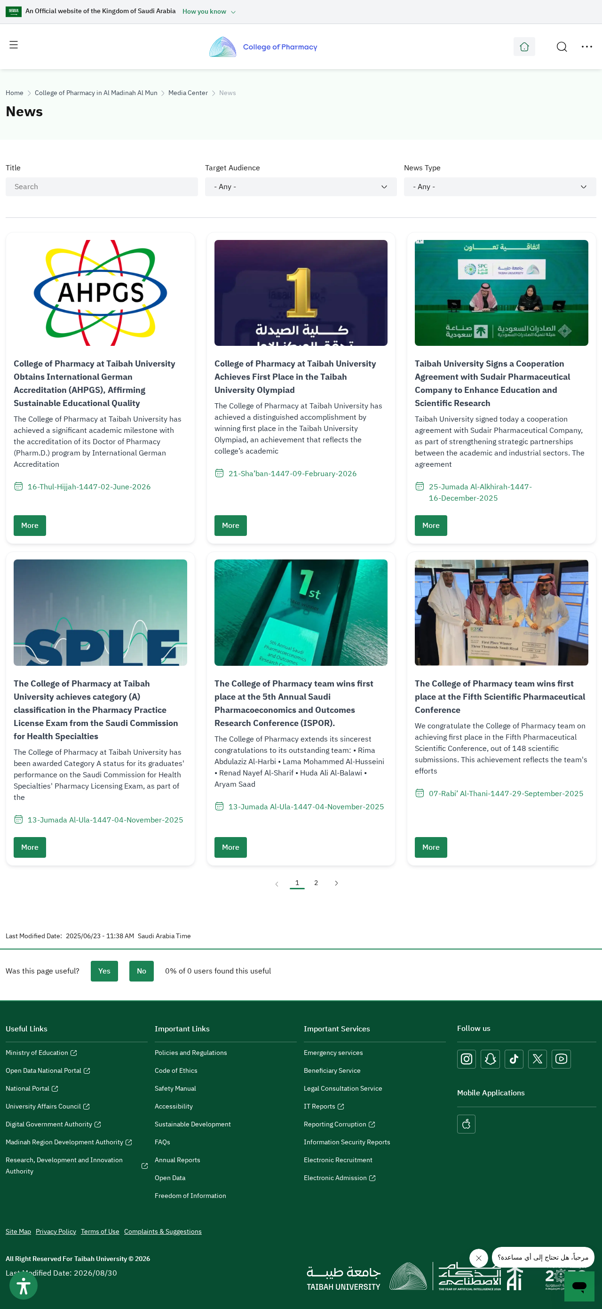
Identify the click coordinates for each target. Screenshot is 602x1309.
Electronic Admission (335, 1179)
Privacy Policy (56, 1232)
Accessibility (174, 1106)
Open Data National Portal (43, 1072)
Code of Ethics (176, 1071)
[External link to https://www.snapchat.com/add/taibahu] (490, 1059)
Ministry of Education (37, 1054)
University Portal (524, 46)
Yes (104, 971)
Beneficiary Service (332, 1071)
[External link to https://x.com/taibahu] (537, 1059)
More (30, 525)
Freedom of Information (190, 1196)
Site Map (18, 1232)
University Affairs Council (43, 1107)
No (141, 971)
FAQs (162, 1142)
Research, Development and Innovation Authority (64, 1167)
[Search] (562, 47)
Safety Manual (175, 1088)
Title (13, 168)
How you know (204, 11)
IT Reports (319, 1107)
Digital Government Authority (49, 1125)
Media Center (188, 93)
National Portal (27, 1090)
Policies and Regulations (191, 1053)
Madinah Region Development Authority (64, 1143)
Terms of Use (100, 1232)
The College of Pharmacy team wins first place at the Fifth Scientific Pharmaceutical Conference (500, 696)
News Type (422, 168)
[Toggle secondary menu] (587, 46)
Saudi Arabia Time (164, 936)
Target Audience (232, 168)
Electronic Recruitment (338, 1160)
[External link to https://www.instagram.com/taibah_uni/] (466, 1059)
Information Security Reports (347, 1142)
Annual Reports (177, 1160)
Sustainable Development (193, 1124)
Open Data (170, 1178)
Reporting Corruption (335, 1125)
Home (15, 93)
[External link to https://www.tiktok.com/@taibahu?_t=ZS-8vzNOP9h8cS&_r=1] (514, 1059)
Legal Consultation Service (343, 1088)
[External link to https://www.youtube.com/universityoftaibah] (561, 1059)
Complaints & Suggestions (163, 1232)
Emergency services (333, 1053)
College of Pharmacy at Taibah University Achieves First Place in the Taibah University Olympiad (295, 376)
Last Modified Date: (34, 936)
